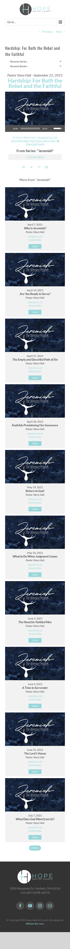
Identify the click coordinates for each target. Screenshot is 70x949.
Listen (35, 246)
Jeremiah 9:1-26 (35, 827)
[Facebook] (20, 906)
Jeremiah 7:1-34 (35, 761)
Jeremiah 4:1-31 (35, 564)
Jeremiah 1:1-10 (35, 236)
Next (59, 31)
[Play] (9, 128)
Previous (47, 31)
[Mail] (50, 906)
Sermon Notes (36, 157)
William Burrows (35, 923)
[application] (35, 128)
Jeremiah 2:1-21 (35, 367)
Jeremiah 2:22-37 (35, 433)
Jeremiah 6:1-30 (35, 696)
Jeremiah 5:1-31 (35, 630)
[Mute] (51, 128)
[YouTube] (30, 906)
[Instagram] (40, 906)
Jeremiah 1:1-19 (35, 302)
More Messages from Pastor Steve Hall (33, 140)
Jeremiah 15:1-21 (47, 137)
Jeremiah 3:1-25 (35, 499)
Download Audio (35, 144)
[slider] (30, 128)
